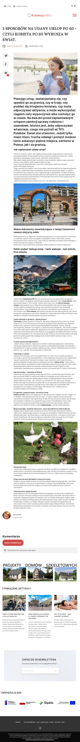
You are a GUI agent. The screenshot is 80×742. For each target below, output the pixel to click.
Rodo (63, 722)
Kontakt (51, 722)
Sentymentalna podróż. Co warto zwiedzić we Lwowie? (38, 616)
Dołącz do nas (44, 722)
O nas (38, 722)
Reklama (18, 722)
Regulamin (58, 722)
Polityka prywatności (30, 722)
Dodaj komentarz (13, 543)
